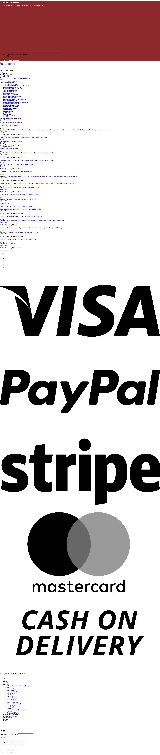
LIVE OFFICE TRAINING (10, 714)
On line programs (8, 108)
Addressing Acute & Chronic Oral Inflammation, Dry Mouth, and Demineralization (24, 137)
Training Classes (8, 115)
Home (5, 73)
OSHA (5, 109)
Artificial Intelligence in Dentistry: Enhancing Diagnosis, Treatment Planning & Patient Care (27, 160)
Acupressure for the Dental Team (9, 125)
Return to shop (7, 146)
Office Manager (7, 106)
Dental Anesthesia (12, 84)
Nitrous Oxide (7, 105)
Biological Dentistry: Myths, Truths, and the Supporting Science (18, 239)
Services (5, 112)
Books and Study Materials (11, 87)
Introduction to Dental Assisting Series (14, 102)
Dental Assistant (11, 82)
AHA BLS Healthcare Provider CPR (10, 148)
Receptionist (7, 111)
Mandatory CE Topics (9, 103)
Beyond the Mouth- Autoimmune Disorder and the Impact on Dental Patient (22, 216)
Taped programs (11, 699)
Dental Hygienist (11, 81)
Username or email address (8, 734)
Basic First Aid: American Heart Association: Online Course (17, 206)
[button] (7, 117)
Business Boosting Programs (11, 88)
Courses (6, 76)
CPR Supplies (7, 91)
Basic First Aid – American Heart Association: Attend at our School (19, 194)
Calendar (6, 683)
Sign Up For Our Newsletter (11, 2)
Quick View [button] (3, 120)
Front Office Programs (10, 716)
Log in (13, 750)
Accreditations (8, 717)
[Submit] (7, 72)
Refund (5, 719)
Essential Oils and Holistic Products (13, 99)
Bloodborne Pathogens (7, 251)
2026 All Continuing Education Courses (18, 78)
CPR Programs (11, 97)
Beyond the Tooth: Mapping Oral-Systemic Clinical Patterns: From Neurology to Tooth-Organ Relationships (31, 228)
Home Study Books (9, 100)
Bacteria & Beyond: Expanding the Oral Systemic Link (16, 171)
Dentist (5, 97)
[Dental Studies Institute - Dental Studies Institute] (7, 63)
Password (3, 737)
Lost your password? (6, 753)
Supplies (6, 114)
